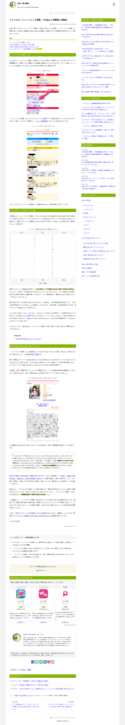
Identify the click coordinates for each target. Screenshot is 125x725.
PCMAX (85, 213)
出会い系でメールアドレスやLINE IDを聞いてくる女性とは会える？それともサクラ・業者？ (98, 86)
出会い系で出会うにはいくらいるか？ (28, 339)
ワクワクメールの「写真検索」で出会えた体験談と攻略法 (29, 681)
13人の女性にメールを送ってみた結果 (22, 44)
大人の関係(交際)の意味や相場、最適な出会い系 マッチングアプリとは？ (97, 162)
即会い (29, 318)
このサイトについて (70, 717)
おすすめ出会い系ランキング (91, 238)
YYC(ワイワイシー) (89, 217)
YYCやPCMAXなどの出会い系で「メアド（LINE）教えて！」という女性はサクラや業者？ (98, 50)
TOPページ (53, 717)
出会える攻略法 (87, 268)
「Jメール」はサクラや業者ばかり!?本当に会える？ (97, 79)
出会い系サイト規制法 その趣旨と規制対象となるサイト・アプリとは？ (98, 170)
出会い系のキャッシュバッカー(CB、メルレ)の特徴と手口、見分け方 (98, 178)
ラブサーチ (86, 229)
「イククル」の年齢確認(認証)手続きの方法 (96, 103)
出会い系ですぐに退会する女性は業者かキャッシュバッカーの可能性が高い (98, 64)
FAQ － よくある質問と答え (91, 276)
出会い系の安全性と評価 (90, 264)
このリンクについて (70, 526)
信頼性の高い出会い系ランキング (94, 259)
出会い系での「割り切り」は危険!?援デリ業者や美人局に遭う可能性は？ (98, 186)
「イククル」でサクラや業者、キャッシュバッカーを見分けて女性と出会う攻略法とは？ (59, 705)
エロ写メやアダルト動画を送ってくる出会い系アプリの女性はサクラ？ (98, 57)
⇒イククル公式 (14, 521)
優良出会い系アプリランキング (93, 247)
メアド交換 (26, 315)
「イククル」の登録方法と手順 (92, 126)
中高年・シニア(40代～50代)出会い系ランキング (99, 251)
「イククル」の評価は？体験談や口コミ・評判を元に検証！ (29, 685)
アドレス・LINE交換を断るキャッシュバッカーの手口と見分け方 (98, 71)
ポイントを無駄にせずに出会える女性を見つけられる (35, 516)
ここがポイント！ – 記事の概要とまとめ (23, 49)
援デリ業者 (35, 354)
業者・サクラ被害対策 (89, 272)
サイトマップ (60, 717)
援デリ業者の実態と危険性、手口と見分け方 (96, 92)
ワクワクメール (88, 205)
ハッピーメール (88, 209)
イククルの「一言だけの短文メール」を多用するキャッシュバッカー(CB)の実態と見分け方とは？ (42, 689)
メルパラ (86, 225)
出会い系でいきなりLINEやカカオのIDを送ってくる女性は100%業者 (98, 43)
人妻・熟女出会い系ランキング (93, 255)
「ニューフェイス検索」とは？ (20, 42)
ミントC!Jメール (88, 221)
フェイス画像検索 (41, 121)
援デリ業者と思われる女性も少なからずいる (24, 47)
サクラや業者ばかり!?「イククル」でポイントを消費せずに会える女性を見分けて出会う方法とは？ (25, 707)
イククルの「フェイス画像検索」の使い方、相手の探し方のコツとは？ (98, 131)
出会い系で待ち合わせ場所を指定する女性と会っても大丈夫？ (98, 36)
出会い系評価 (86, 200)
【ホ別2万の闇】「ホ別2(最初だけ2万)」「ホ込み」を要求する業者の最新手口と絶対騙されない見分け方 (98, 27)
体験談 (29, 669)
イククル (12, 60)
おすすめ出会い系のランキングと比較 (95, 243)
